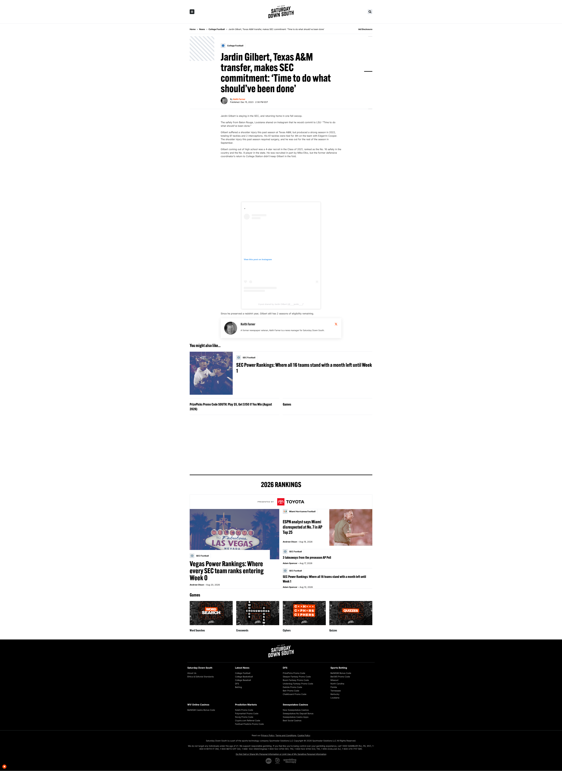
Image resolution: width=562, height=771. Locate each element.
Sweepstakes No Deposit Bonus (298, 713)
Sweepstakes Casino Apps (295, 717)
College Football (242, 673)
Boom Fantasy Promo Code (296, 680)
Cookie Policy (303, 735)
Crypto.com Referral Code (247, 720)
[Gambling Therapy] (289, 760)
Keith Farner (239, 99)
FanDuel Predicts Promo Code (249, 724)
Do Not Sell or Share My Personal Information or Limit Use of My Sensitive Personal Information (281, 754)
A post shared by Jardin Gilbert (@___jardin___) (280, 304)
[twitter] (336, 324)
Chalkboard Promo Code (294, 694)
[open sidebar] (192, 11)
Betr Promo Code (291, 690)
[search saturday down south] (370, 11)
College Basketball (244, 676)
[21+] (269, 761)
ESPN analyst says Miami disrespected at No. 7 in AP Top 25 (302, 527)
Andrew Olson (197, 584)
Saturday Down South (199, 667)
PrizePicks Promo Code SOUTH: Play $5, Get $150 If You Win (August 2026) (231, 406)
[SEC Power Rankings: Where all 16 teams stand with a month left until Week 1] (211, 373)
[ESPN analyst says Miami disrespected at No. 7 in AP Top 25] (350, 527)
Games (287, 404)
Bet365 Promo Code (340, 676)
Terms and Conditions (285, 735)
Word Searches (197, 630)
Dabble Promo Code (292, 687)
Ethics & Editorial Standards (200, 676)
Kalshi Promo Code (244, 710)
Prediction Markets (246, 704)
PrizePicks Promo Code (294, 673)
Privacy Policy (267, 735)
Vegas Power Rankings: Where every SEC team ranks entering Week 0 (227, 570)
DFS (237, 683)
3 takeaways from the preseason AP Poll (307, 557)
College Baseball (243, 680)
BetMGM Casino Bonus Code (201, 710)
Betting (238, 687)
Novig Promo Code (244, 717)
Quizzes (333, 630)
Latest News (242, 667)
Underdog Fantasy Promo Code (298, 683)
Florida (333, 687)
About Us (191, 673)
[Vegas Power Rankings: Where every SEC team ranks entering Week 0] (234, 534)
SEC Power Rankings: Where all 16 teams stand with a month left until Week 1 (304, 368)
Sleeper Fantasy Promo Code (297, 676)
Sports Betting (338, 667)
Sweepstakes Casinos (295, 704)
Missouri (334, 680)
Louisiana (334, 697)
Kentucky (334, 694)
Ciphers (287, 630)
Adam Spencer (290, 563)
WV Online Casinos (198, 704)
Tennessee (335, 690)
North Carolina (337, 683)
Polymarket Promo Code (246, 713)
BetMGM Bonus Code (340, 673)
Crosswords (242, 630)
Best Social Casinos (292, 720)
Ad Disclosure (365, 29)
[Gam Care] (277, 761)
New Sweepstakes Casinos (296, 710)
